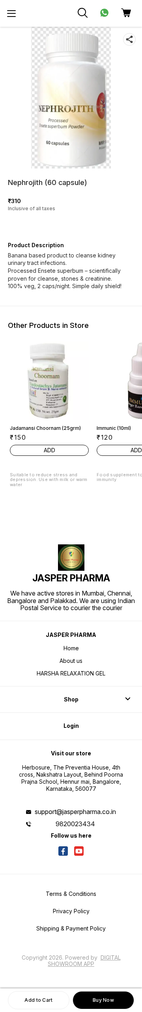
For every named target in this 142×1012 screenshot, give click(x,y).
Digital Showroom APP (84, 960)
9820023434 (75, 823)
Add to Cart (38, 1000)
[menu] (11, 13)
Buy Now (103, 1000)
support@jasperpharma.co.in (75, 811)
